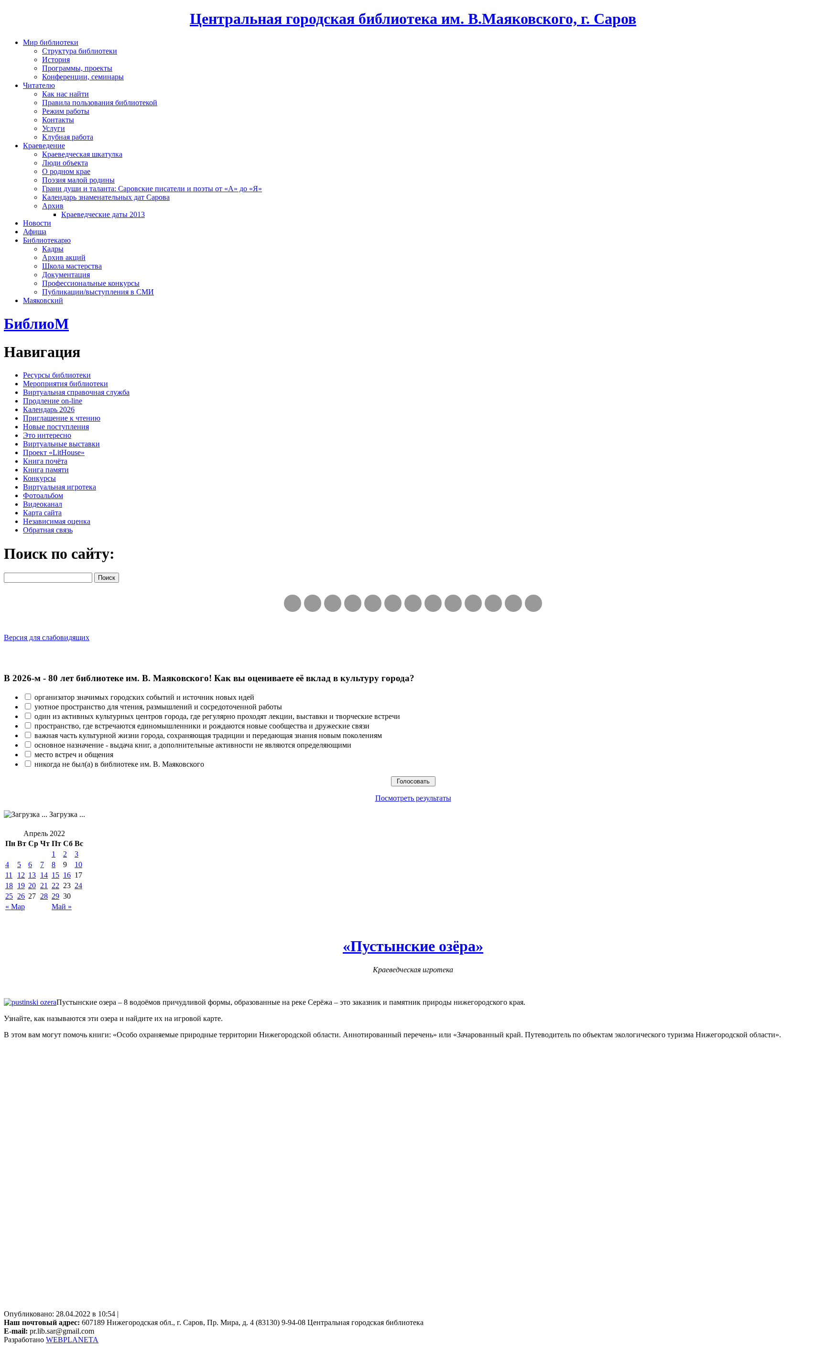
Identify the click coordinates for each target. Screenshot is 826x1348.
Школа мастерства (72, 266)
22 (55, 885)
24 (78, 885)
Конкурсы (39, 478)
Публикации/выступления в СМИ (98, 292)
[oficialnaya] (292, 603)
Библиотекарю (47, 240)
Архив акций (64, 257)
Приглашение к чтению (61, 418)
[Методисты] (473, 603)
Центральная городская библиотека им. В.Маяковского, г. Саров (413, 18)
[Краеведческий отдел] (372, 603)
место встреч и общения (73, 754)
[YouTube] (513, 603)
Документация (66, 275)
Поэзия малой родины (78, 180)
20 (32, 885)
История (56, 59)
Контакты (58, 120)
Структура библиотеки (79, 51)
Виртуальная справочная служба (76, 392)
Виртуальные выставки (61, 444)
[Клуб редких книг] (433, 603)
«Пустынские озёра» (413, 946)
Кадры (53, 249)
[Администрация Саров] (533, 603)
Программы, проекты (77, 68)
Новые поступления (56, 427)
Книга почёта (45, 461)
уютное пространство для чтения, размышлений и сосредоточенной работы (158, 707)
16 (67, 875)
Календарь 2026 (49, 409)
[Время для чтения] (413, 603)
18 (9, 885)
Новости (37, 223)
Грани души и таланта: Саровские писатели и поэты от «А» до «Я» (152, 189)
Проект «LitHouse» (54, 452)
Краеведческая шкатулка (82, 154)
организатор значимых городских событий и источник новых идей (144, 697)
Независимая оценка (56, 521)
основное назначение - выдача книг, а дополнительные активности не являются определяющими (192, 745)
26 (21, 896)
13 (32, 875)
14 (44, 875)
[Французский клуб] (453, 603)
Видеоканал (42, 504)
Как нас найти (65, 94)
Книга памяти (46, 470)
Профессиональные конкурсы (91, 283)
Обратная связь (48, 530)
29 (55, 896)
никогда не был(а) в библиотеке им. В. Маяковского (119, 764)
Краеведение (44, 145)
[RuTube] (332, 603)
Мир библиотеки (50, 42)
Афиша (34, 232)
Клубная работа (67, 137)
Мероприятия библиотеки (65, 384)
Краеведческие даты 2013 (103, 214)
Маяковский (43, 300)
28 (44, 896)
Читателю (39, 85)
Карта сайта (42, 513)
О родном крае (66, 171)
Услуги (53, 128)
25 (9, 896)
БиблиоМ (36, 323)
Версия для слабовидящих (46, 637)
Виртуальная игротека (59, 487)
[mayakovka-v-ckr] (393, 603)
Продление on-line (52, 401)
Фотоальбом (43, 495)
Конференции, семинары (83, 77)
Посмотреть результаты (413, 798)
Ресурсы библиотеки (57, 375)
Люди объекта (65, 163)
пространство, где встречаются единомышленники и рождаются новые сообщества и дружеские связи (202, 726)
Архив (53, 206)
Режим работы (65, 111)
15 (55, 875)
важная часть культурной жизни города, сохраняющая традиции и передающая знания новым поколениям (208, 735)
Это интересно (47, 435)
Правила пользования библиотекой (99, 102)
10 (78, 864)
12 (21, 875)
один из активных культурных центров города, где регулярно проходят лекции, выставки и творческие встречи (217, 716)
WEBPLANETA (72, 1340)
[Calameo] (493, 603)
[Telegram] (312, 603)
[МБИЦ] (352, 603)
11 (8, 875)
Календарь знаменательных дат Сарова (106, 197)
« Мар (15, 906)
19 (21, 885)
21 (44, 885)
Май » (62, 906)
